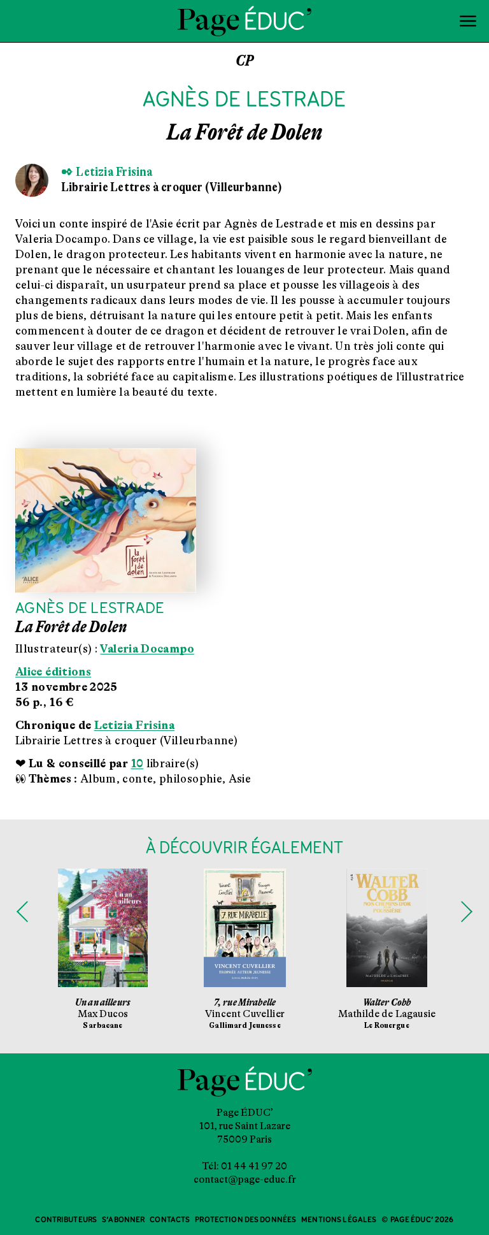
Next (466, 911)
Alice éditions (53, 671)
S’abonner (123, 1220)
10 (137, 763)
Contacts (170, 1220)
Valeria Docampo (147, 648)
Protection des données (245, 1220)
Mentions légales (338, 1220)
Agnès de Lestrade (89, 609)
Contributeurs (66, 1220)
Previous (22, 911)
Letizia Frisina (134, 725)
